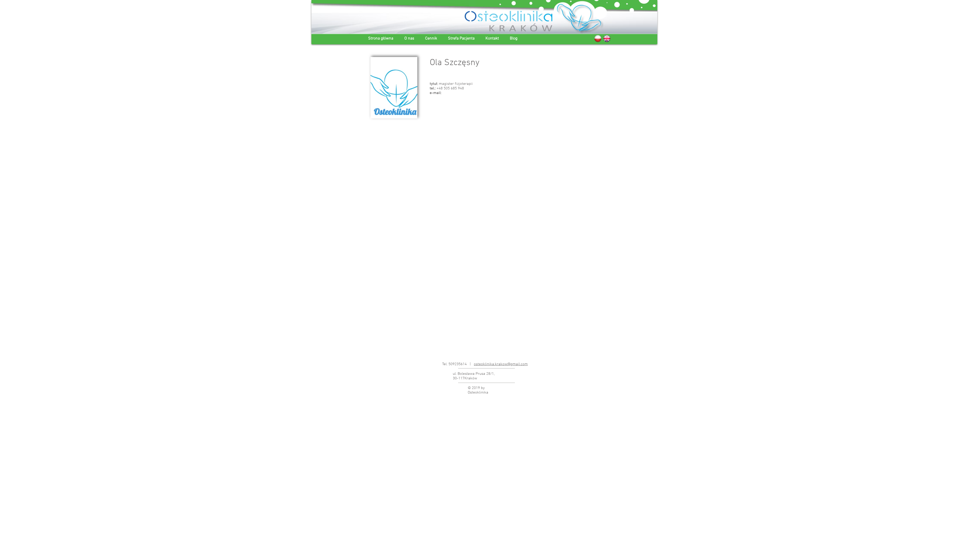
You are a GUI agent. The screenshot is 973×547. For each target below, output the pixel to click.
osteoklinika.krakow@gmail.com (501, 364)
